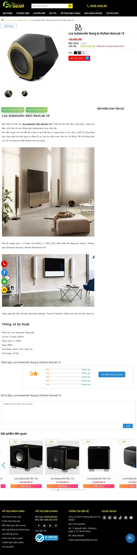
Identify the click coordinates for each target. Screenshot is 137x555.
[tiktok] (120, 518)
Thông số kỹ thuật (36, 109)
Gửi (128, 426)
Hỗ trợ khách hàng (70, 13)
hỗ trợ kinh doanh (46, 511)
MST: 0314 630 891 (76, 524)
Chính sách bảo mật (11, 521)
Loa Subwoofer (20, 20)
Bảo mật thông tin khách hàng (15, 529)
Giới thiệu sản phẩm (13, 109)
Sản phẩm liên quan (14, 433)
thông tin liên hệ (78, 511)
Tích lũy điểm (8, 546)
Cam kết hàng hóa (10, 534)
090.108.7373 (51, 519)
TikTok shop (112, 13)
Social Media (109, 511)
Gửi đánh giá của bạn (112, 374)
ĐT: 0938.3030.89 (76, 535)
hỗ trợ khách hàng (13, 511)
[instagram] (110, 518)
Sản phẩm (7, 13)
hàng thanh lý (10, 19)
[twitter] (126, 518)
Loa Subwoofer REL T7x (62, 478)
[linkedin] (115, 518)
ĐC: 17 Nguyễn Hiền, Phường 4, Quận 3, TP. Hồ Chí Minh (82, 529)
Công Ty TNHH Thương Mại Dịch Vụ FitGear (84, 518)
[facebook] (104, 518)
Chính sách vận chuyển (12, 538)
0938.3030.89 (88, 46)
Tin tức (53, 13)
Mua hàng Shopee (93, 13)
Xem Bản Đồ (40, 530)
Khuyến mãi (39, 13)
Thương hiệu (22, 13)
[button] (133, 465)
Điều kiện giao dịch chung (14, 525)
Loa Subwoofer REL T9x (26, 478)
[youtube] (131, 518)
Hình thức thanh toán (11, 516)
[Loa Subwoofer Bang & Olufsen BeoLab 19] (33, 87)
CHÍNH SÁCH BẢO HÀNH (13, 542)
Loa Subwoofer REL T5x (99, 478)
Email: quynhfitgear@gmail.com (82, 540)
